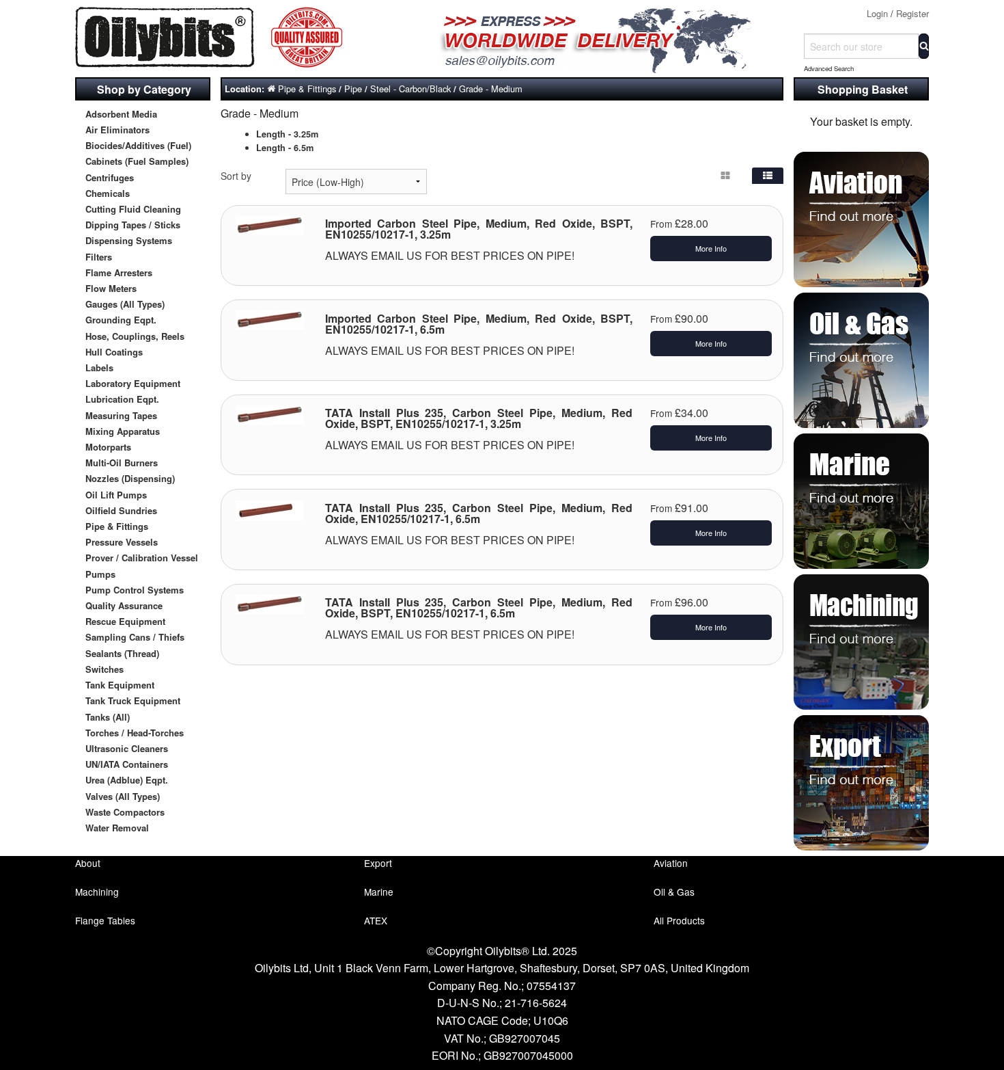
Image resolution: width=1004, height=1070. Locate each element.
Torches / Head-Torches (134, 732)
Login (877, 13)
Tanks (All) (107, 716)
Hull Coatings (114, 351)
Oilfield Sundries (121, 510)
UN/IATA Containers (126, 764)
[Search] (924, 46)
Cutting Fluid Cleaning (133, 208)
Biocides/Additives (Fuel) (138, 145)
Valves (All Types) (122, 796)
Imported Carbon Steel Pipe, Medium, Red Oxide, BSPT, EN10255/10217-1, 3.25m (479, 228)
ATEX (375, 920)
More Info (711, 248)
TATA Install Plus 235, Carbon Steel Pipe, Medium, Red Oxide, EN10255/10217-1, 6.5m (479, 513)
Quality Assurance (124, 605)
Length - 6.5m (284, 148)
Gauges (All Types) (125, 303)
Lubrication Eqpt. (122, 398)
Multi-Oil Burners (121, 462)
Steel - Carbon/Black (410, 88)
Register (912, 13)
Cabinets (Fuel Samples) (137, 161)
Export (378, 863)
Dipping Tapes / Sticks (132, 224)
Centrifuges (109, 177)
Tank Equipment (119, 684)
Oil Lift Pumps (116, 494)
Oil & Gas (674, 891)
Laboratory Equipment (132, 383)
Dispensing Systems (128, 240)
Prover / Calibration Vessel (141, 557)
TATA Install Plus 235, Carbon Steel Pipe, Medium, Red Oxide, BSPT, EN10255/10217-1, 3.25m (479, 418)
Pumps (100, 573)
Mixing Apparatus (122, 431)
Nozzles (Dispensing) (130, 478)
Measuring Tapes (121, 415)
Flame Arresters (118, 272)
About (87, 863)
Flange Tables (105, 920)
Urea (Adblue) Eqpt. (126, 779)
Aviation (671, 863)
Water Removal (117, 827)
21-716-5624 (536, 1003)
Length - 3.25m (287, 134)
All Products (679, 920)
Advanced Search (829, 68)
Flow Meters (111, 288)
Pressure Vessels (121, 541)
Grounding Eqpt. (120, 319)
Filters (98, 256)
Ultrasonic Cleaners (126, 748)
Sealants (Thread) (122, 653)
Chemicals (107, 193)
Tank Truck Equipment (132, 700)
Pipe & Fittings (116, 526)
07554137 (551, 985)
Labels (99, 367)
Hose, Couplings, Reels (134, 336)
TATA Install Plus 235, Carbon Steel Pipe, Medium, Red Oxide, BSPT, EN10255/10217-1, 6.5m (479, 607)
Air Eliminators (117, 129)
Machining (97, 891)
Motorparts (108, 446)
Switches (104, 669)
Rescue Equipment (125, 621)
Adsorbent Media (121, 113)
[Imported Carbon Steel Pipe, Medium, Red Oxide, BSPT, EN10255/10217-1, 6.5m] (270, 318)
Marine (378, 891)
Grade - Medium (490, 88)
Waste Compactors (125, 811)
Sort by (236, 176)
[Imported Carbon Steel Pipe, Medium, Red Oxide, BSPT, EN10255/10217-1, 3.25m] (270, 223)
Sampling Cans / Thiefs (134, 636)
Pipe (353, 88)
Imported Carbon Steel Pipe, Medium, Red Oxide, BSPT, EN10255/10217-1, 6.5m (479, 323)
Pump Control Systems (134, 589)
